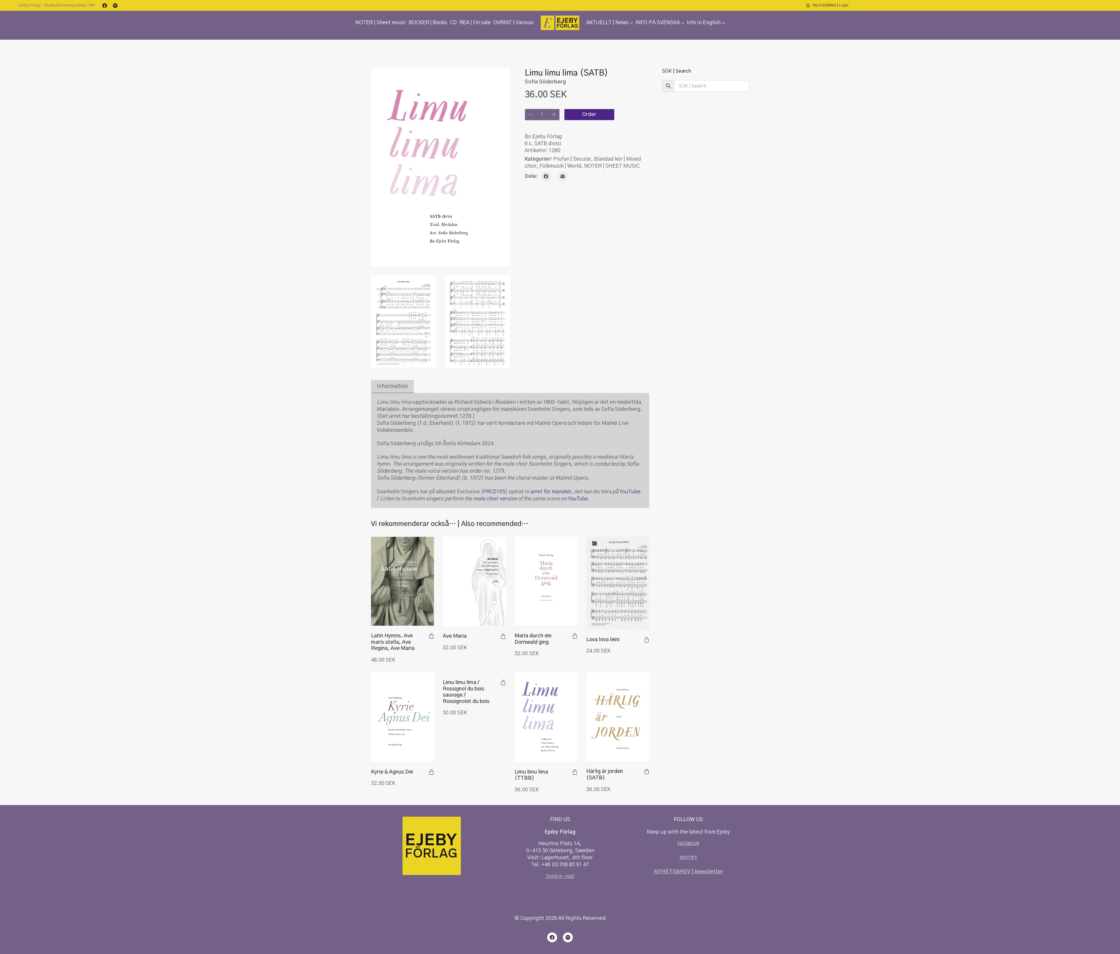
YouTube (629, 491)
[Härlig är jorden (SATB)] (617, 716)
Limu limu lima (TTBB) (531, 775)
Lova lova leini (603, 639)
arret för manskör (551, 491)
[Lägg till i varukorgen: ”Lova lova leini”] (646, 639)
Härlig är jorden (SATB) (604, 775)
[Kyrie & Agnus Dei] (402, 717)
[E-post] (562, 176)
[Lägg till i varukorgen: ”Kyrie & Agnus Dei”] (431, 772)
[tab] (392, 386)
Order (589, 114)
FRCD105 (494, 491)
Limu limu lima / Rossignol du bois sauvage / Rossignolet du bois (466, 692)
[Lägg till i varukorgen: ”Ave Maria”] (503, 636)
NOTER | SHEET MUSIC (612, 166)
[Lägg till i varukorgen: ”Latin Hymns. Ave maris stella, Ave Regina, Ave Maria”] (431, 636)
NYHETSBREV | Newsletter (688, 871)
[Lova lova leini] (617, 583)
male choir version (495, 498)
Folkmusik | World (560, 166)
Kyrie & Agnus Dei (392, 772)
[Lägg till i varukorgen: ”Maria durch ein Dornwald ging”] (575, 636)
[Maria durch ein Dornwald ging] (546, 581)
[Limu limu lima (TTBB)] (546, 717)
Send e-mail (560, 876)
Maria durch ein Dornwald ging (533, 639)
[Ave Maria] (474, 581)
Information (392, 386)
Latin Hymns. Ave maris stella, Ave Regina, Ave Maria (392, 642)
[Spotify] (115, 5)
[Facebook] (104, 5)
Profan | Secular (572, 159)
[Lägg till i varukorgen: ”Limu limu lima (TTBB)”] (575, 772)
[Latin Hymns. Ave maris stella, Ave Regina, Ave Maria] (402, 581)
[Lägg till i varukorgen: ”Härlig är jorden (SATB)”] (646, 771)
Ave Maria (455, 636)
